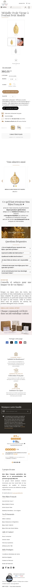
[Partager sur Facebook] (7, 342)
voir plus (15, 454)
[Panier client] (29, 7)
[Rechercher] (11, 7)
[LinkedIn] (8, 567)
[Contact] (27, 3)
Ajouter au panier (11, 108)
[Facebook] (6, 567)
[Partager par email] (25, 342)
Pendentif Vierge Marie (15, 189)
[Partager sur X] (11, 342)
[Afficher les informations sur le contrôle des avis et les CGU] (24, 443)
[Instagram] (11, 567)
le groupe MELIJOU (17, 493)
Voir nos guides (12, 76)
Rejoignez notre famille (11, 407)
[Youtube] (3, 567)
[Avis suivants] (29, 454)
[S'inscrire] (28, 411)
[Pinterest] (14, 567)
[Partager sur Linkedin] (16, 342)
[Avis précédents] (3, 454)
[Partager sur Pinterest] (20, 342)
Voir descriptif (6, 68)
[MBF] (16, 576)
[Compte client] (25, 7)
